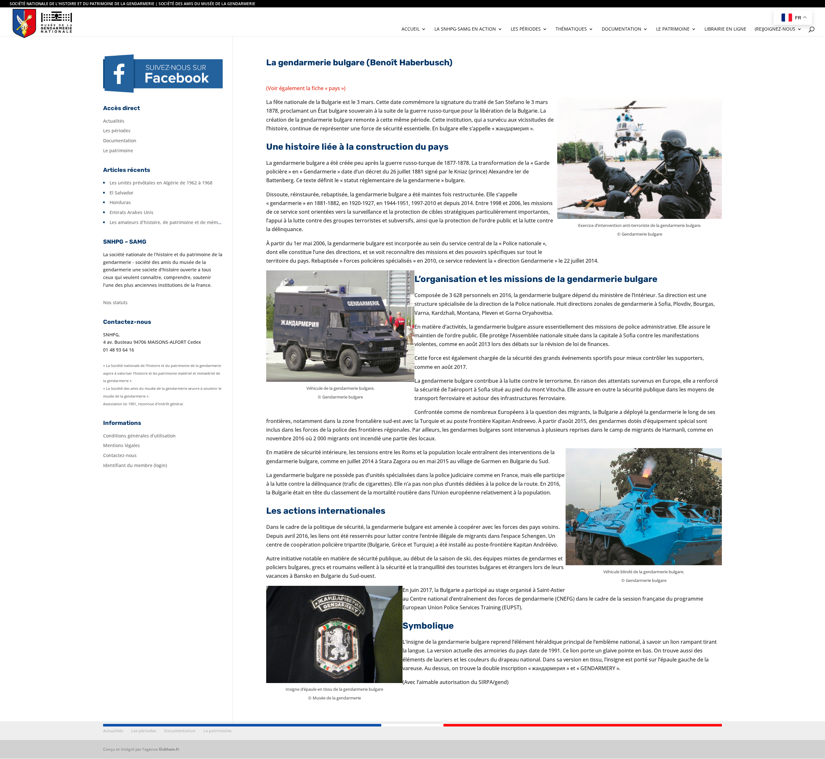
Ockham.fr (169, 749)
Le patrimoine (673, 29)
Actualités (113, 121)
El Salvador (121, 193)
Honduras (120, 202)
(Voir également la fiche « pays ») (305, 88)
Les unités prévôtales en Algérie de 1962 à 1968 (161, 183)
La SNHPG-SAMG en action (465, 29)
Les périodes (526, 29)
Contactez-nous (120, 455)
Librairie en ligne (725, 29)
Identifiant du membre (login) (135, 465)
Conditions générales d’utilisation (139, 436)
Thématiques (571, 29)
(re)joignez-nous (775, 29)
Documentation (621, 29)
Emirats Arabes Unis (131, 212)
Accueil (411, 29)
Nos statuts (115, 302)
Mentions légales (121, 445)
